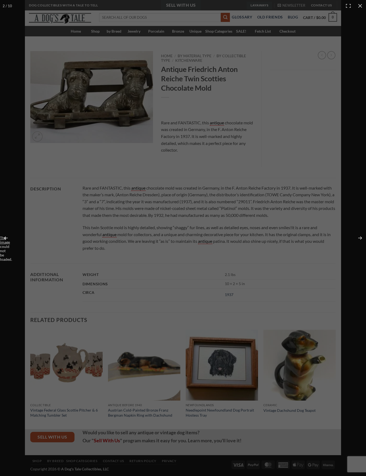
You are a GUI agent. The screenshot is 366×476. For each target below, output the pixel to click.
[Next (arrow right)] (356, 238)
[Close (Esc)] (360, 6)
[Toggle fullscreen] (348, 6)
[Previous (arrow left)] (9, 238)
